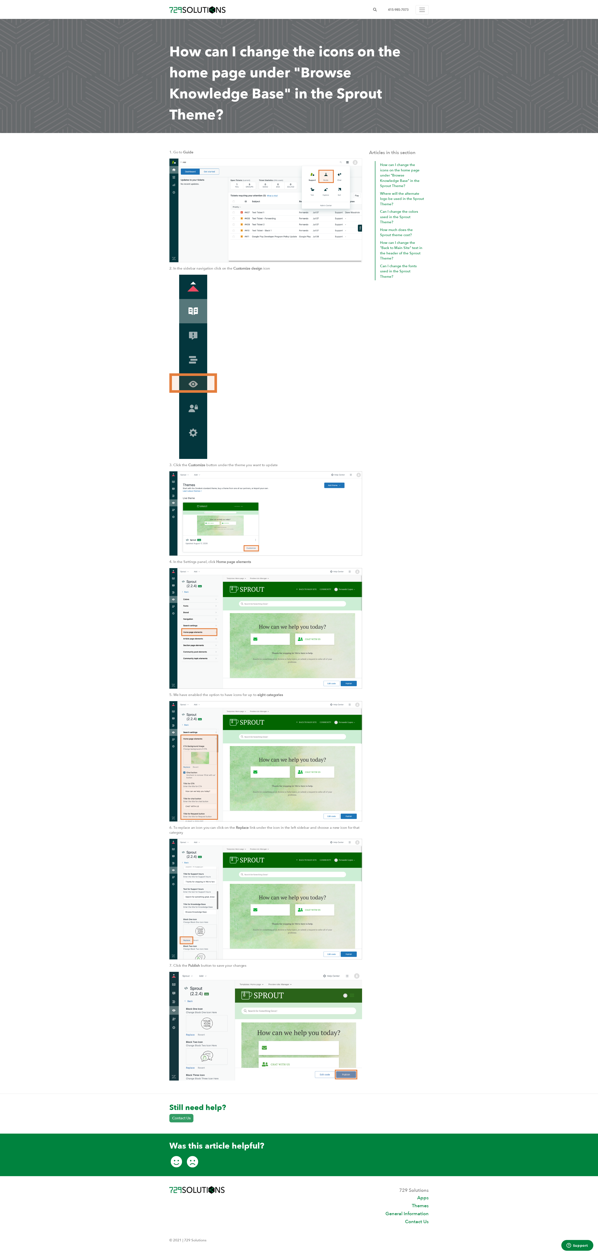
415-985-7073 (398, 9)
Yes (176, 1164)
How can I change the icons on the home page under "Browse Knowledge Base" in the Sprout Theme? (400, 175)
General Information (407, 1214)
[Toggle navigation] (422, 9)
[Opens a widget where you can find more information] (577, 1246)
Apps (423, 1198)
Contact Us (181, 1118)
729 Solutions (197, 10)
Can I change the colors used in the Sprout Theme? (399, 216)
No (192, 1164)
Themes (420, 1206)
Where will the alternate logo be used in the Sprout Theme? (402, 198)
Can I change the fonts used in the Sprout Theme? (398, 271)
